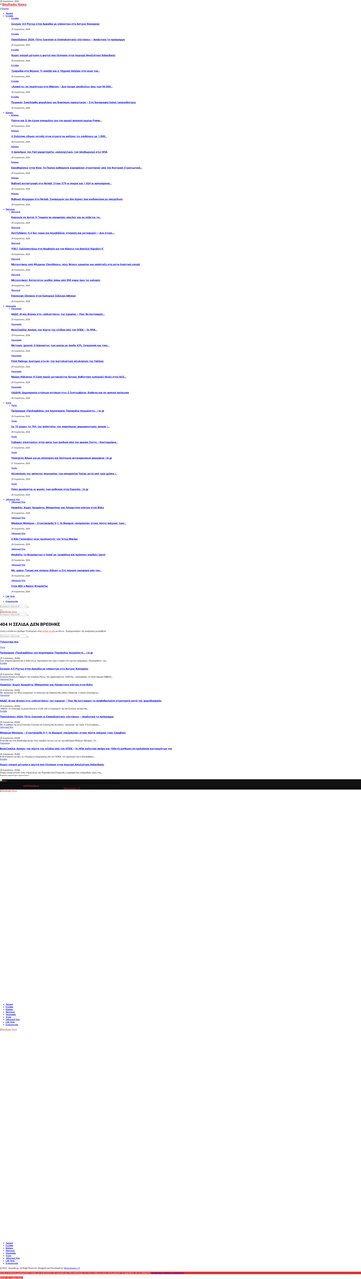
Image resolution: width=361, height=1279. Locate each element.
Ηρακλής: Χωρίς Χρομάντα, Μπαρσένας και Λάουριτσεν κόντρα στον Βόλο (57, 507)
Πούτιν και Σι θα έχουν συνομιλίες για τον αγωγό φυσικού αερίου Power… (56, 120)
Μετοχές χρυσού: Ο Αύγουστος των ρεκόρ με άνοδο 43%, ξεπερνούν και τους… (60, 345)
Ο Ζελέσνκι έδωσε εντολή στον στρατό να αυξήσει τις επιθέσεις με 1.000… (59, 136)
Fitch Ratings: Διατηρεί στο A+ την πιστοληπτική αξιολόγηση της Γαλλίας (57, 361)
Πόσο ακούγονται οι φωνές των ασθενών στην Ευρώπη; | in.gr (49, 489)
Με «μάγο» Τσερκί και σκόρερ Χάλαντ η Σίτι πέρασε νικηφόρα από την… (56, 570)
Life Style (10, 596)
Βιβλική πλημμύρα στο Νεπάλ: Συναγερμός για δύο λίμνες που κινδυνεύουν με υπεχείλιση (67, 199)
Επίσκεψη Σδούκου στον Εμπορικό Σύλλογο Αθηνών (43, 295)
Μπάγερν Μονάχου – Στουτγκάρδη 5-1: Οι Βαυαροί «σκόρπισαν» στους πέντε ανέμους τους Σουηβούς (63, 732)
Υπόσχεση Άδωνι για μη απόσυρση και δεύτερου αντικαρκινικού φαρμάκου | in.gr (61, 458)
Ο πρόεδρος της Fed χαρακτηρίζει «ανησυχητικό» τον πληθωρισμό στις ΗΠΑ (59, 152)
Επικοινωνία (12, 601)
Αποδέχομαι (157, 1273)
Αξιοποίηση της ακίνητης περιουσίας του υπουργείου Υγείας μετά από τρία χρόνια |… (64, 473)
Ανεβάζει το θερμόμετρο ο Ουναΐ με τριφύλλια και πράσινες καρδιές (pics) (58, 554)
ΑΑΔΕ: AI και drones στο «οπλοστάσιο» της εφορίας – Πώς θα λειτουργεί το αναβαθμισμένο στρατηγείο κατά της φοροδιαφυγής (81, 700)
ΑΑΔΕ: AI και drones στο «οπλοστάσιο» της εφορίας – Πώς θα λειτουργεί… (58, 314)
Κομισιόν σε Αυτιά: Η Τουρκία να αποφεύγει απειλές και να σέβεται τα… (56, 217)
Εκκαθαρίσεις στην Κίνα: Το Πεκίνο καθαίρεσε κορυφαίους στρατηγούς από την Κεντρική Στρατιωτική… (76, 167)
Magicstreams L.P (72, 788)
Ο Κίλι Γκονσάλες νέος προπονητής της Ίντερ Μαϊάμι (44, 539)
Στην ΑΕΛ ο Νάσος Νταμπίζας (29, 586)
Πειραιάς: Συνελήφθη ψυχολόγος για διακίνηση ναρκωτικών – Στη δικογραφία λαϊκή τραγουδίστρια (73, 102)
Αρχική (9, 13)
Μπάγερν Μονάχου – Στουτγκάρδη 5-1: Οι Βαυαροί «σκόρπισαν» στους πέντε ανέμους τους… (68, 523)
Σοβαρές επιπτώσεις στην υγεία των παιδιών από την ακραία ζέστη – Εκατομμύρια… (64, 442)
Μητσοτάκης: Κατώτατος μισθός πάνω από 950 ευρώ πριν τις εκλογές (55, 280)
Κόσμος (9, 112)
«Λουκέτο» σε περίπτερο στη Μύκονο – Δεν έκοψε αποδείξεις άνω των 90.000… (62, 86)
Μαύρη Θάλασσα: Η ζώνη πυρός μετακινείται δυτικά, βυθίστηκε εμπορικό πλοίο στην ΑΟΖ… (68, 376)
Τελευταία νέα (9, 641)
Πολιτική (10, 209)
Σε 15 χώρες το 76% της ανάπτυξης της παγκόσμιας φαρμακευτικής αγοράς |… (60, 426)
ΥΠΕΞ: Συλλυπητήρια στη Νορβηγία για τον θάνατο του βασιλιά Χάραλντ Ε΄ (57, 248)
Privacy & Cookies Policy (11, 1277)
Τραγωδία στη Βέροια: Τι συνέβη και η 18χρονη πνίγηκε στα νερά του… (55, 71)
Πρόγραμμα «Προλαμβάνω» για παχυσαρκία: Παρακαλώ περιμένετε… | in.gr (57, 410)
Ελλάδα (9, 16)
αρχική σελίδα (48, 631)
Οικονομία (11, 306)
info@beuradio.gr (31, 785)
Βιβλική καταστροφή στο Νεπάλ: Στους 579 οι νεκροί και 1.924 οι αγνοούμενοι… (61, 183)
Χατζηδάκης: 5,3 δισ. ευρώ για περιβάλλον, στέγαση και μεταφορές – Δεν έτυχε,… (63, 233)
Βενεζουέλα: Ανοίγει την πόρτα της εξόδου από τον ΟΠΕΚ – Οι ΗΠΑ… (54, 329)
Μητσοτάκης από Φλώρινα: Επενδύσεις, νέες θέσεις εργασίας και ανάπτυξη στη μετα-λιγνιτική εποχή (75, 264)
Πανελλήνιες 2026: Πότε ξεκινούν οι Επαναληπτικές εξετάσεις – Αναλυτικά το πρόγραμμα (68, 39)
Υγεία (8, 403)
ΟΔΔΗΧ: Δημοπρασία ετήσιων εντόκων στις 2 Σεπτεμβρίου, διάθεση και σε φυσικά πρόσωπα (70, 392)
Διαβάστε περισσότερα (173, 1273)
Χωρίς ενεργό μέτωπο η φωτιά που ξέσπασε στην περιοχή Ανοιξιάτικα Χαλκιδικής (63, 55)
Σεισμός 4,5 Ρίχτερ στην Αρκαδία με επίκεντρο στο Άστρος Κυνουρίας (55, 24)
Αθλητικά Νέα (13, 499)
